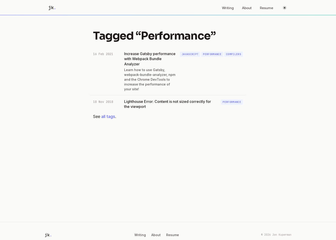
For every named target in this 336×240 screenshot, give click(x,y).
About (247, 8)
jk (52, 8)
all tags (108, 116)
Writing (228, 8)
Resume (266, 8)
